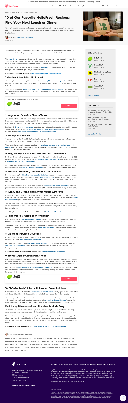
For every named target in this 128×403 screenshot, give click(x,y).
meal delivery (13, 59)
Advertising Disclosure (93, 1)
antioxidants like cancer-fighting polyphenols (35, 267)
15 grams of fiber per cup (24, 127)
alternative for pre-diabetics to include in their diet (37, 131)
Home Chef (98, 65)
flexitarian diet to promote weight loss (21, 161)
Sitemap (93, 365)
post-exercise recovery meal (30, 239)
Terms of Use (73, 365)
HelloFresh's (44, 67)
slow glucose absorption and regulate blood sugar (45, 129)
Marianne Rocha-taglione (25, 37)
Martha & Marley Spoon (103, 72)
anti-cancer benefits (46, 227)
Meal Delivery (16, 12)
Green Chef (98, 86)
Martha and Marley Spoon (55, 212)
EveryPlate (98, 79)
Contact (112, 365)
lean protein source (47, 177)
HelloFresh (98, 58)
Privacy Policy (84, 365)
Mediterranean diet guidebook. (53, 251)
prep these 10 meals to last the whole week (50, 326)
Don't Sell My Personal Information (23, 385)
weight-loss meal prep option (56, 81)
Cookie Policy (63, 365)
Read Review (99, 60)
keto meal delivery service (31, 219)
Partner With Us (102, 365)
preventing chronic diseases (55, 300)
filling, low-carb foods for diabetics (35, 175)
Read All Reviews (93, 95)
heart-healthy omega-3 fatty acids (47, 159)
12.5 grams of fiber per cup (15, 245)
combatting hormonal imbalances (56, 185)
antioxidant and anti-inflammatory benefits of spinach (43, 89)
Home (7, 12)
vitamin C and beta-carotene (32, 167)
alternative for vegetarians (37, 243)
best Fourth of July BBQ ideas (42, 292)
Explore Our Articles (94, 134)
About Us (54, 365)
